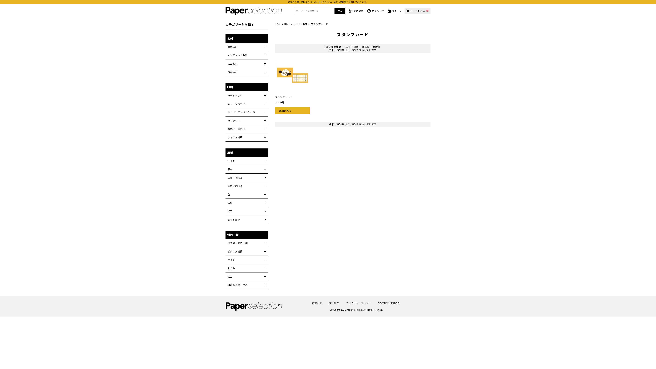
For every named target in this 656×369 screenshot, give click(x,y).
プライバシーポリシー (358, 303)
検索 (340, 11)
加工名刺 (233, 63)
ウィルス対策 (235, 137)
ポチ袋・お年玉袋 (238, 243)
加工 (230, 211)
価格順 (366, 46)
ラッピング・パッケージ (241, 112)
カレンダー (234, 120)
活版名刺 (233, 47)
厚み (230, 169)
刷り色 (231, 268)
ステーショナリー (238, 104)
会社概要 (334, 303)
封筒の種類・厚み (238, 285)
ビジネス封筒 (235, 251)
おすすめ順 (352, 46)
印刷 (286, 24)
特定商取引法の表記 (389, 303)
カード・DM (300, 24)
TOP (277, 24)
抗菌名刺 (233, 72)
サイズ (231, 161)
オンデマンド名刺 (238, 55)
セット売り (234, 219)
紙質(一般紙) (235, 177)
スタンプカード (319, 24)
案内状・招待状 (236, 129)
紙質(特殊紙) (235, 186)
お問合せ (317, 303)
